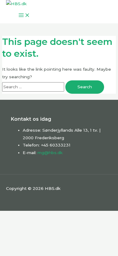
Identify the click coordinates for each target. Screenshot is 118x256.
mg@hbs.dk (50, 152)
